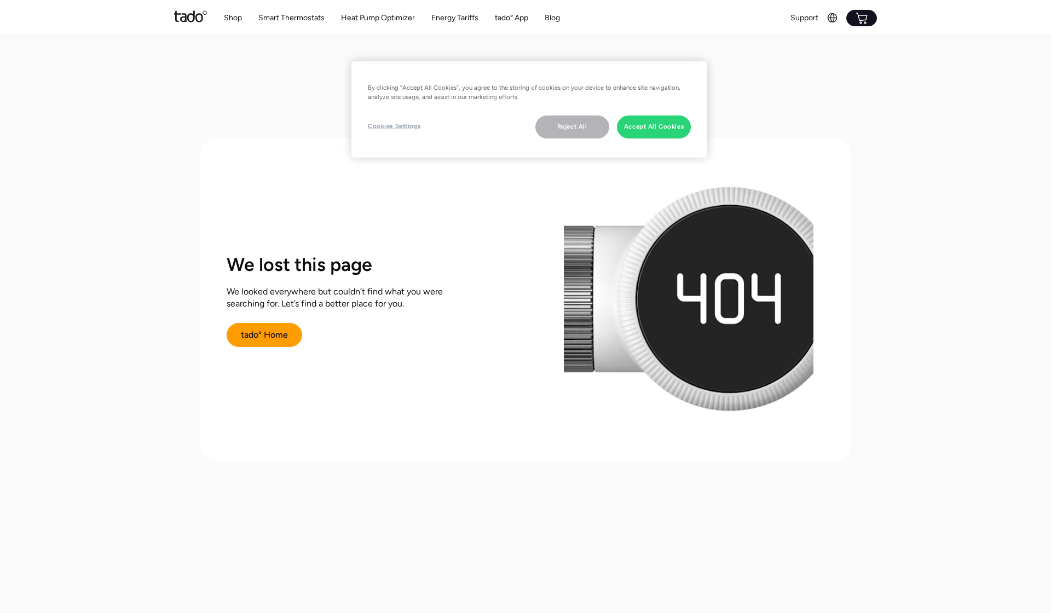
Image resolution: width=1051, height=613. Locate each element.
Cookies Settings (394, 126)
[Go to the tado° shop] (861, 18)
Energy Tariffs (454, 17)
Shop (233, 17)
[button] (291, 18)
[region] (529, 109)
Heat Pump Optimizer (378, 17)
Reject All (572, 126)
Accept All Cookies (654, 126)
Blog (552, 17)
